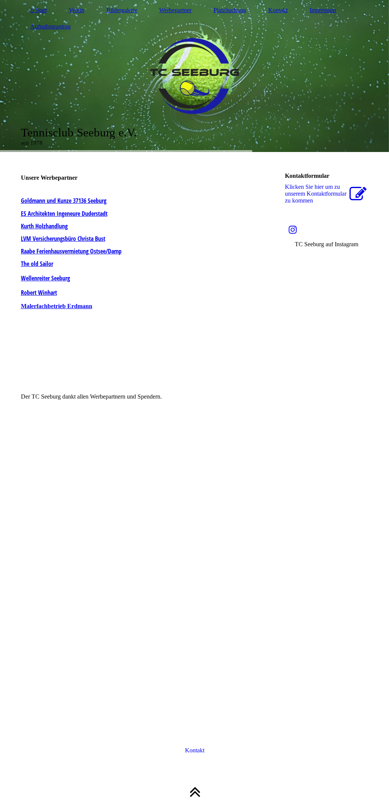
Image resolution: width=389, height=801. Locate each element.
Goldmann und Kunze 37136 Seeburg (63, 200)
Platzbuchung (229, 10)
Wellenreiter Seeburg (45, 278)
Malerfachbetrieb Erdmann (56, 306)
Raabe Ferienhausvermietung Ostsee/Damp (71, 251)
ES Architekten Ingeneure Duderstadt (64, 213)
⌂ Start (38, 10)
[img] (194, 76)
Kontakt (278, 10)
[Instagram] (293, 230)
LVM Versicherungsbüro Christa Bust (63, 238)
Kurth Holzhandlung (44, 226)
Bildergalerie (121, 10)
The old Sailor (37, 264)
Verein (76, 10)
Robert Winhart (39, 292)
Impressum (323, 10)
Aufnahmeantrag (50, 26)
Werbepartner (175, 10)
